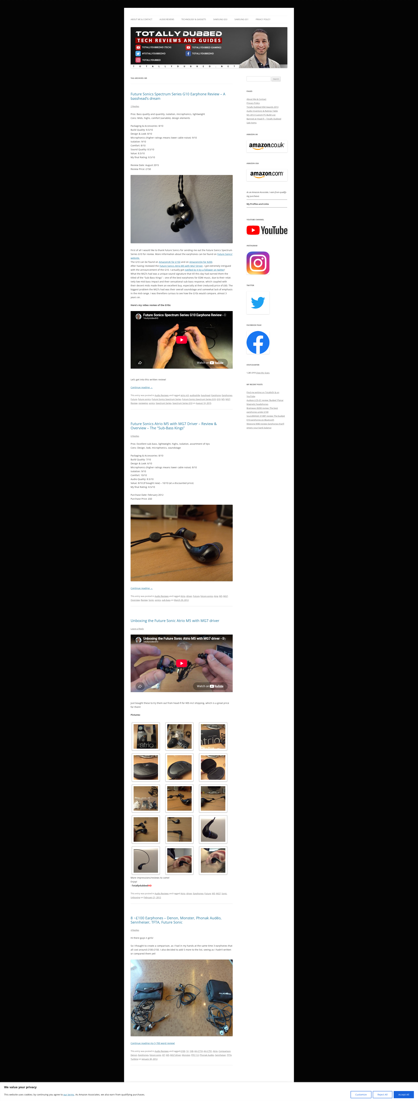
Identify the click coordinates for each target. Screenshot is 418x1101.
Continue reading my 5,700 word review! (153, 1043)
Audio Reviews (167, 19)
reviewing (143, 403)
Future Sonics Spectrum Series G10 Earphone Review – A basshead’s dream (178, 96)
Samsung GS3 (220, 19)
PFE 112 (195, 1055)
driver (189, 596)
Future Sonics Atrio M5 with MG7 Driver (181, 265)
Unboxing (135, 897)
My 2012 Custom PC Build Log (261, 114)
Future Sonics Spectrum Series (166, 399)
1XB (191, 1051)
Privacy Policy (263, 19)
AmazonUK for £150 (169, 261)
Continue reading (142, 387)
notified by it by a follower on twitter (204, 269)
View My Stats (263, 372)
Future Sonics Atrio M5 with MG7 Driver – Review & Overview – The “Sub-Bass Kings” (174, 425)
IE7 (163, 1055)
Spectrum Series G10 (182, 403)
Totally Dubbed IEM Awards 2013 (262, 106)
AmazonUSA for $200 (200, 261)
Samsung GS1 (241, 19)
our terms (68, 1094)
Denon (134, 1055)
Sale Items (252, 122)
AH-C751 (208, 1051)
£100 (183, 1051)
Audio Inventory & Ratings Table (262, 110)
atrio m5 (185, 395)
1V (187, 1051)
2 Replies (135, 106)
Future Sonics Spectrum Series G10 (199, 399)
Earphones (227, 395)
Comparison (225, 1051)
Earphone (216, 395)
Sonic (151, 600)
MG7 (227, 399)
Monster (186, 1055)
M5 (223, 399)
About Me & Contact (141, 19)
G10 (218, 399)
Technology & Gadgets (193, 19)
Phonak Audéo (207, 1055)
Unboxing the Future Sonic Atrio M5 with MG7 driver (175, 620)
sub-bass (166, 600)
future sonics (144, 399)
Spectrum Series (163, 403)
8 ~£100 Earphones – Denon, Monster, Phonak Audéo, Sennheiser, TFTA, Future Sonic (176, 920)
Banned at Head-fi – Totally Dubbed (264, 118)
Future (134, 399)
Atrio (183, 596)
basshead (205, 395)
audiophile (195, 395)
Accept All (403, 1094)
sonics (152, 403)
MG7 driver (175, 1055)
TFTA (229, 1055)
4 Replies (135, 930)
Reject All (383, 1094)
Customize (361, 1094)
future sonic (155, 1055)
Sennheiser (220, 1055)
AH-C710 (198, 1051)
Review (134, 403)
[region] (209, 1091)
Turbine (134, 1058)
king (216, 596)
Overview (135, 600)
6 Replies (135, 436)
